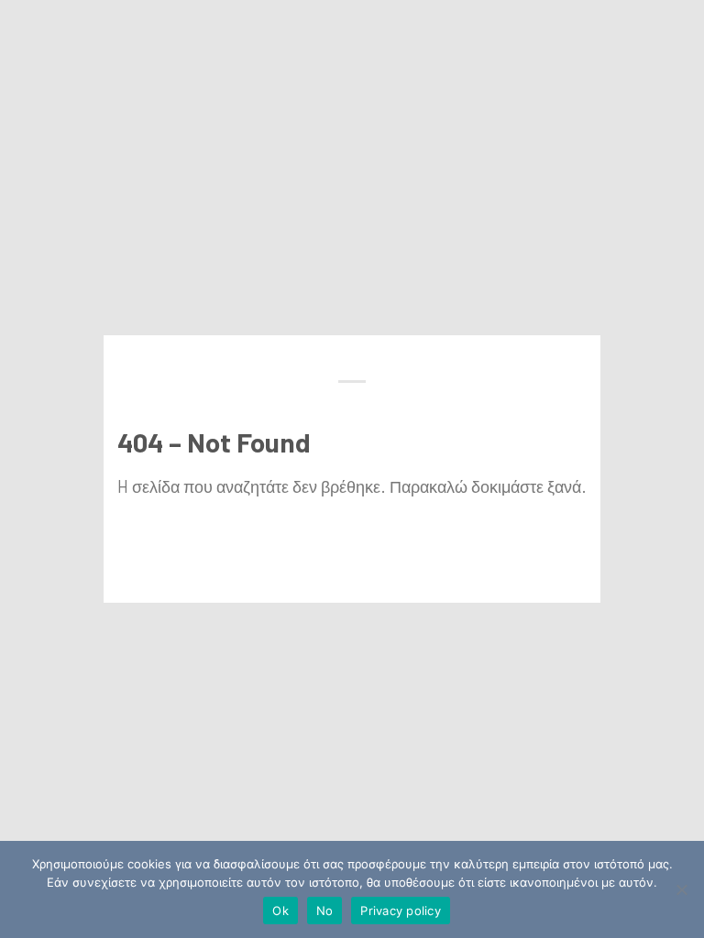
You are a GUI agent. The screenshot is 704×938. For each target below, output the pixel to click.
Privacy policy (400, 910)
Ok (280, 910)
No (325, 910)
